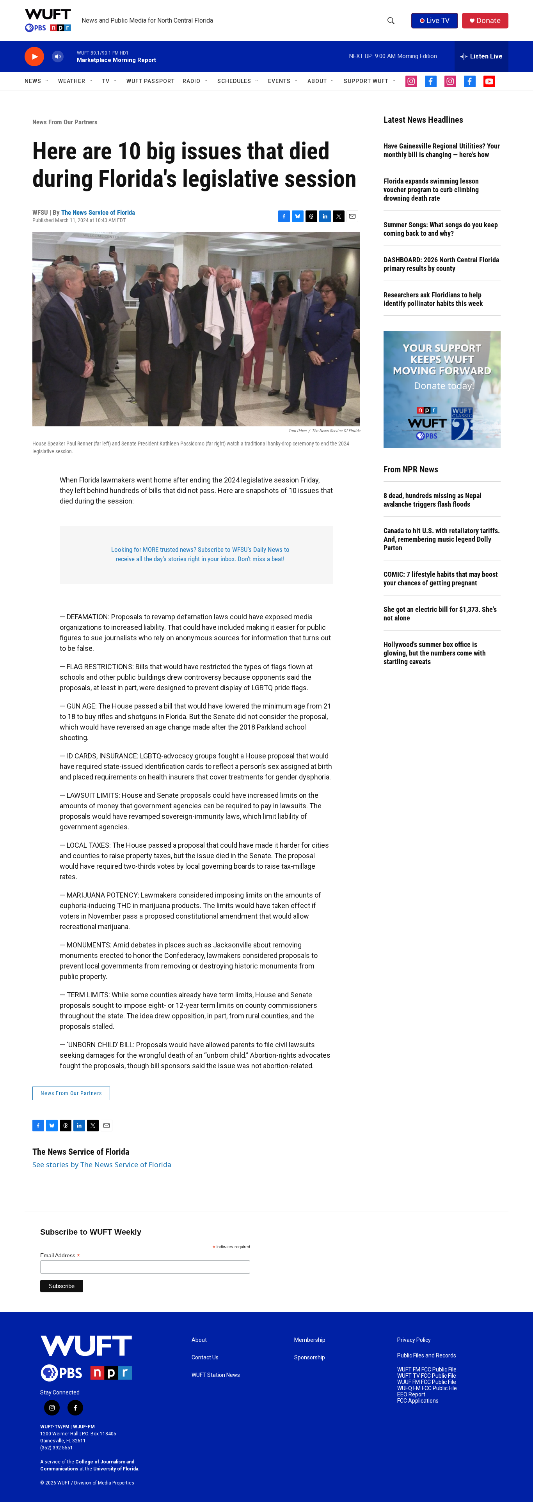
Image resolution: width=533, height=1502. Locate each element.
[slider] (70, 56)
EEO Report (411, 1395)
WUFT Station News (216, 1375)
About (199, 1340)
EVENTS (279, 81)
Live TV (437, 20)
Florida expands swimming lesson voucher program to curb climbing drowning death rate (431, 189)
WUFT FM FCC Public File (427, 1370)
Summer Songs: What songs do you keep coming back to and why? (441, 229)
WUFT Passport (150, 81)
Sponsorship (309, 1358)
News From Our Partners (65, 122)
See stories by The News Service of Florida (101, 1164)
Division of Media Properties (104, 1483)
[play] (34, 56)
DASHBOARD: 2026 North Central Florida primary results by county (441, 264)
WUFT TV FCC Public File (426, 1376)
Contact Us (205, 1358)
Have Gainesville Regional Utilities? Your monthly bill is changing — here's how (442, 150)
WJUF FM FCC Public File (426, 1382)
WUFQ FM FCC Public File (427, 1388)
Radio (192, 81)
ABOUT (317, 81)
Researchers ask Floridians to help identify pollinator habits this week (433, 299)
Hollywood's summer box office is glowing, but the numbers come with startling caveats (435, 653)
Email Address (60, 1255)
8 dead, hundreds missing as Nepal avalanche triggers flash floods (432, 499)
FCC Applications (418, 1401)
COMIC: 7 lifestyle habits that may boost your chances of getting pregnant (441, 578)
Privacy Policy (414, 1340)
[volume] (57, 56)
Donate (488, 20)
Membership (309, 1340)
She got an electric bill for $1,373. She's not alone (440, 613)
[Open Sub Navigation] (47, 81)
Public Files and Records (426, 1356)
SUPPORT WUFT (366, 81)
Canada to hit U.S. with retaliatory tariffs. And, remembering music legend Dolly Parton (442, 539)
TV (106, 81)
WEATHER (71, 81)
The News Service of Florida (98, 212)
